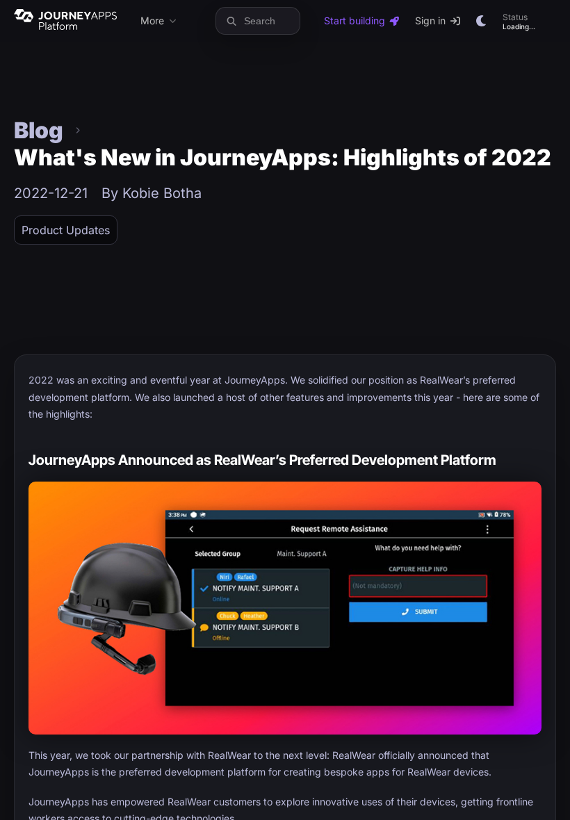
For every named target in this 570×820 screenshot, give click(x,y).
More (152, 20)
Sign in (430, 20)
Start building (354, 20)
